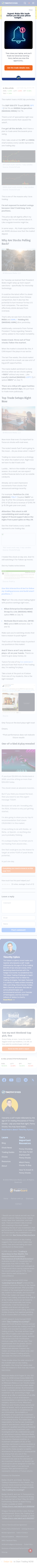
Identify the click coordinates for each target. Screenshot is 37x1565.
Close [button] (31, 10)
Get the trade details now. (18, 68)
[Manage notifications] (30, 1551)
